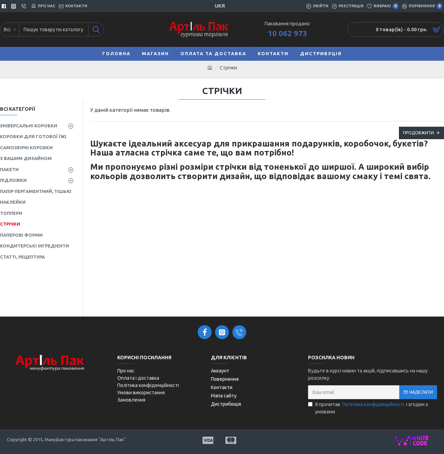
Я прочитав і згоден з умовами (371, 408)
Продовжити (418, 133)
